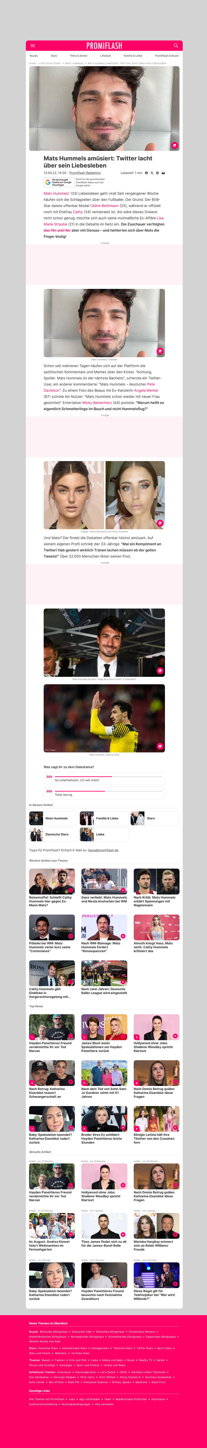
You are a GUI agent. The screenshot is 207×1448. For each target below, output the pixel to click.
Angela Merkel (146, 390)
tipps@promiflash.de (103, 850)
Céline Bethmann (104, 206)
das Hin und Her (57, 230)
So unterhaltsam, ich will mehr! (77, 780)
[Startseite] (104, 45)
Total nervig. (64, 795)
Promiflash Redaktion (85, 173)
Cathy (78, 212)
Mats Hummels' (57, 193)
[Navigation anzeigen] (32, 45)
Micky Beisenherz (97, 403)
